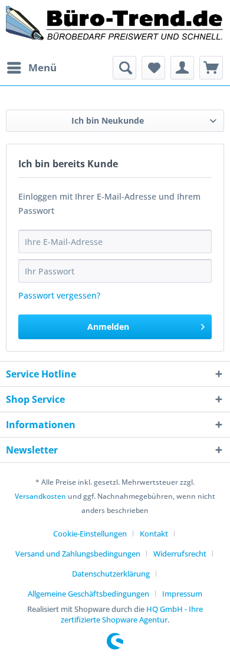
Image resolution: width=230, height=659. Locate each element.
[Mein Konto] (182, 68)
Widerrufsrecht (179, 553)
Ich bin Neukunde (107, 120)
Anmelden (108, 326)
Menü (42, 67)
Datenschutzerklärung (111, 573)
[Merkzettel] (153, 68)
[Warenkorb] (211, 68)
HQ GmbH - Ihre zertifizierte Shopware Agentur (132, 614)
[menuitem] (31, 68)
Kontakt (154, 533)
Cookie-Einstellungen (90, 533)
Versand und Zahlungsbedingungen (77, 553)
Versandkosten (40, 496)
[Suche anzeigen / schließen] (124, 68)
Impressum (182, 593)
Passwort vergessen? (59, 295)
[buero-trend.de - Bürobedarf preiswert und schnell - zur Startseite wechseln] (115, 28)
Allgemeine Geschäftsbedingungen (88, 593)
